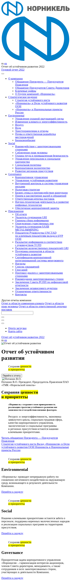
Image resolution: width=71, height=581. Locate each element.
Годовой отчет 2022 (12, 69)
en (5, 63)
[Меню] (2, 73)
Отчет (22, 303)
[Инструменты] (2, 323)
